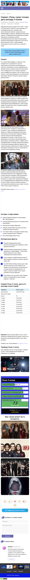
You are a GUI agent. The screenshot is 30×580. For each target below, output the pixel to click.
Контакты (9, 571)
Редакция (20, 571)
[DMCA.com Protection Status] (3, 579)
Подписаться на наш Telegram (16, 510)
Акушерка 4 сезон (22, 343)
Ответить (11, 559)
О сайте (15, 571)
